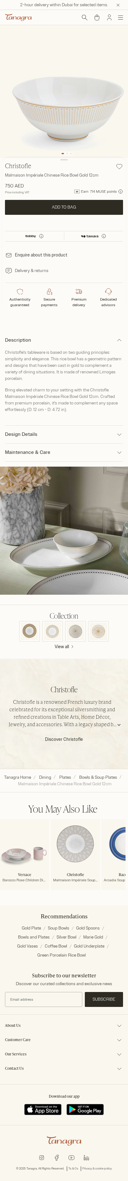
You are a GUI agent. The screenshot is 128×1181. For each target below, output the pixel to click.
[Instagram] (41, 1157)
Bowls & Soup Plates (98, 777)
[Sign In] (109, 17)
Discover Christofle (64, 739)
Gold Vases (27, 946)
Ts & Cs (73, 1168)
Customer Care (18, 1040)
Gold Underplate (89, 946)
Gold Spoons (88, 928)
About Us (13, 1026)
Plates (65, 777)
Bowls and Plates (34, 937)
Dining (45, 777)
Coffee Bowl (56, 946)
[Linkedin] (86, 1157)
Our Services (15, 1054)
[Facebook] (56, 1157)
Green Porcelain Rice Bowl (61, 955)
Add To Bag (64, 207)
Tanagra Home (17, 777)
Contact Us (14, 1069)
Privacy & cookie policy (97, 1168)
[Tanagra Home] (18, 17)
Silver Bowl (66, 937)
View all (62, 647)
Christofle (18, 167)
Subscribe (104, 999)
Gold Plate (31, 928)
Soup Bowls (58, 928)
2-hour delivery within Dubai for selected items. (64, 5)
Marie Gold (93, 937)
